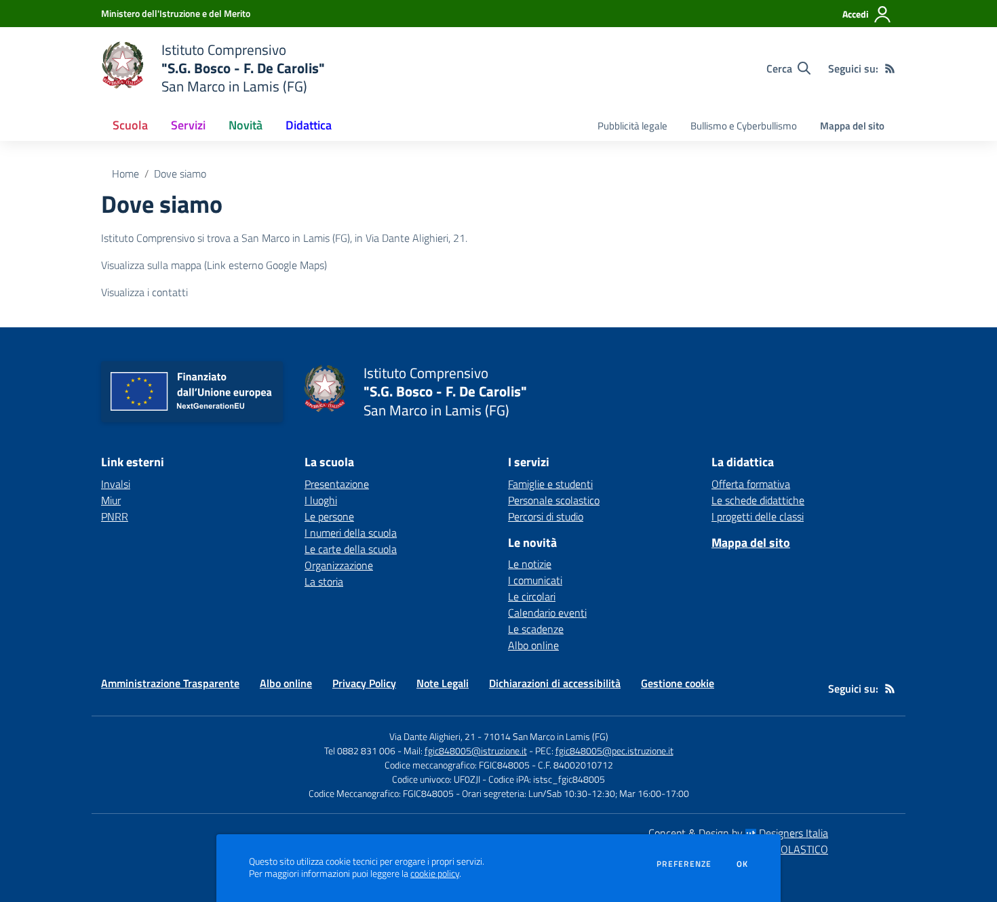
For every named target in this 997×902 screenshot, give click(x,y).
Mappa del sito (852, 126)
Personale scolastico (554, 500)
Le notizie (529, 564)
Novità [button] (245, 125)
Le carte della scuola (351, 549)
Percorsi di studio (545, 516)
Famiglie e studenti (550, 484)
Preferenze (684, 864)
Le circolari (531, 596)
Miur (111, 500)
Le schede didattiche (757, 500)
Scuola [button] (130, 125)
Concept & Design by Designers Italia (738, 833)
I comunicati (535, 580)
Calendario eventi (547, 612)
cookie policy (434, 873)
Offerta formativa (750, 484)
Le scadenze (536, 629)
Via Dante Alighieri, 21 (432, 736)
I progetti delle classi (757, 516)
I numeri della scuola (351, 533)
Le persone (329, 516)
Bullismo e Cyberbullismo (743, 126)
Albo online (533, 645)
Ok (743, 864)
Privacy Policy (364, 683)
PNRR (114, 516)
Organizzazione (339, 565)
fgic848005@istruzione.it (476, 750)
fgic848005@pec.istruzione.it (614, 750)
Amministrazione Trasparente (170, 683)
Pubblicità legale (632, 126)
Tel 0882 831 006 (359, 750)
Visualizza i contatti (144, 292)
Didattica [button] (309, 125)
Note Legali (442, 683)
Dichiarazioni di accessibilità (555, 683)
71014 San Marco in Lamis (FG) (546, 736)
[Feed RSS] (890, 68)
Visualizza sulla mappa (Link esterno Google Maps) (214, 265)
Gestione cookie (677, 683)
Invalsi (115, 484)
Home (125, 173)
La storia (324, 581)
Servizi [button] (188, 125)
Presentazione (337, 484)
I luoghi (321, 500)
